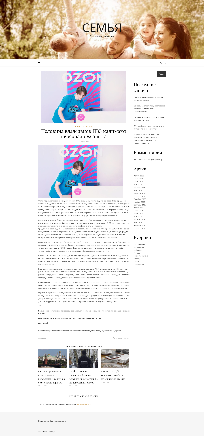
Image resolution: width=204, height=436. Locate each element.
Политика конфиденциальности (52, 421)
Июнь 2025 (138, 213)
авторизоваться (84, 404)
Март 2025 (138, 222)
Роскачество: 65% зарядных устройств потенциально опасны (113, 375)
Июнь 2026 (138, 181)
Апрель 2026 (139, 187)
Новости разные (83, 127)
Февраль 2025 (140, 225)
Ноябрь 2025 (139, 202)
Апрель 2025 (139, 219)
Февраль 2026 (140, 193)
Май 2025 (138, 216)
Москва (137, 253)
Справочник (139, 264)
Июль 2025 (138, 210)
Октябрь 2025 (140, 205)
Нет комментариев (121, 338)
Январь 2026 (139, 196)
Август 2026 (139, 176)
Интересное (139, 247)
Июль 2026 (138, 179)
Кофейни (138, 250)
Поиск (161, 74)
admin (43, 338)
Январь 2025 (139, 228)
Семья (102, 27)
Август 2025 (139, 208)
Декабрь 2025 (140, 199)
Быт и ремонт (140, 244)
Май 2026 (138, 184)
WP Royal (52, 431)
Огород (137, 259)
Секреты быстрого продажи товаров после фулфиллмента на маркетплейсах (149, 109)
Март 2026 (138, 190)
